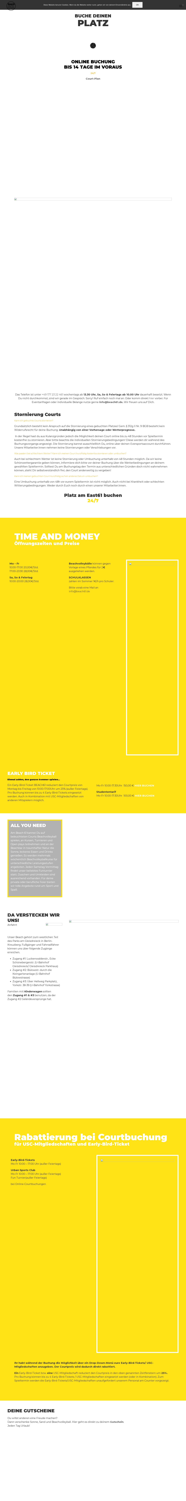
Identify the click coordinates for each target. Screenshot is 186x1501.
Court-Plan (93, 78)
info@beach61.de (79, 591)
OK (137, 5)
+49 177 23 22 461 (53, 394)
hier (151, 398)
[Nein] (183, 5)
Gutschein (116, 1421)
